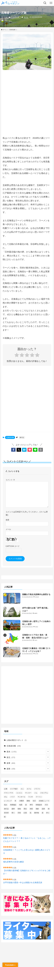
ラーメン (39, 797)
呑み (5, 805)
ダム (5, 797)
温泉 (43, 809)
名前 (7, 520)
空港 (19, 813)
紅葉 (25, 813)
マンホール (21, 797)
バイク (12, 797)
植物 (19, 809)
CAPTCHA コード (13, 546)
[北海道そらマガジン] (10, 3)
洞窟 (31, 809)
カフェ (29, 789)
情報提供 (39, 805)
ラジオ (30, 797)
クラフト (37, 789)
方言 (46, 805)
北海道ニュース (44, 801)
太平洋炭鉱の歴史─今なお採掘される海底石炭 (22, 882)
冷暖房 (21, 801)
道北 (11, 757)
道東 (11, 763)
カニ (22, 789)
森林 (13, 809)
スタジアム (44, 793)
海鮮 (37, 809)
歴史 (25, 809)
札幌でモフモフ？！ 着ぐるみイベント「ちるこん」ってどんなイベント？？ (27, 839)
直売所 (6, 813)
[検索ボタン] (45, 3)
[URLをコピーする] (40, 450)
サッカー (28, 793)
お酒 (5, 789)
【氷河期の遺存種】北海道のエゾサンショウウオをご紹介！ (26, 872)
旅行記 (26, 17)
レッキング (8, 801)
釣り (47, 813)
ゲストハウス (8, 793)
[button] (13, 450)
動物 (28, 801)
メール (8, 529)
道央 (11, 752)
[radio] (16, 355)
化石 (34, 801)
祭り (13, 813)
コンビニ (19, 793)
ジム (35, 793)
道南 (11, 769)
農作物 (36, 813)
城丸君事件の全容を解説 (13, 862)
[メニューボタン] (51, 3)
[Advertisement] (27, 101)
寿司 (31, 805)
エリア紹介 (14, 789)
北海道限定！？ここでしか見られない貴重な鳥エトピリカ (26, 851)
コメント (10, 480)
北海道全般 (15, 17)
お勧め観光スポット (16, 740)
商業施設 (13, 805)
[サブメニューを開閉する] (48, 752)
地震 (20, 805)
